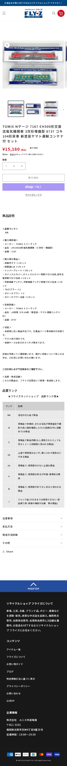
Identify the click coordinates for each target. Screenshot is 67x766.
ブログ (10, 671)
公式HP (10, 700)
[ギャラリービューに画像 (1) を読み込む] (16, 109)
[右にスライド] (63, 109)
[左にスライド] (3, 109)
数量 (4, 159)
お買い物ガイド (15, 664)
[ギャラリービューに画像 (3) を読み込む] (51, 109)
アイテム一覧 (14, 649)
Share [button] (9, 551)
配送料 (12, 154)
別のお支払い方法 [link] (33, 194)
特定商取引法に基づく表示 (21, 678)
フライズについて (16, 656)
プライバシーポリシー (18, 686)
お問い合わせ (14, 693)
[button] (4, 13)
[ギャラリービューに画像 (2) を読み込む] (33, 109)
